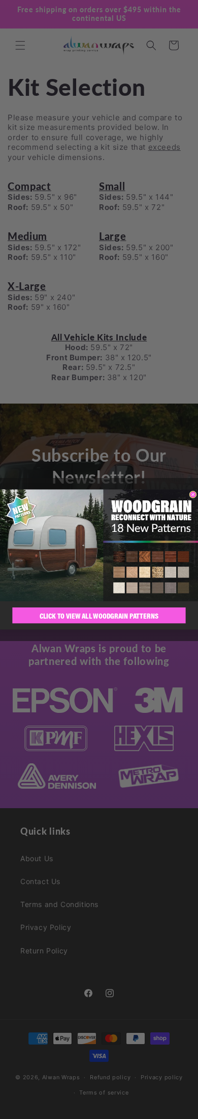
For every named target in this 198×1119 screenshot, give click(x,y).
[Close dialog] (193, 494)
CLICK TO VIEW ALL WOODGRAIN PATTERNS (99, 615)
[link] (99, 545)
